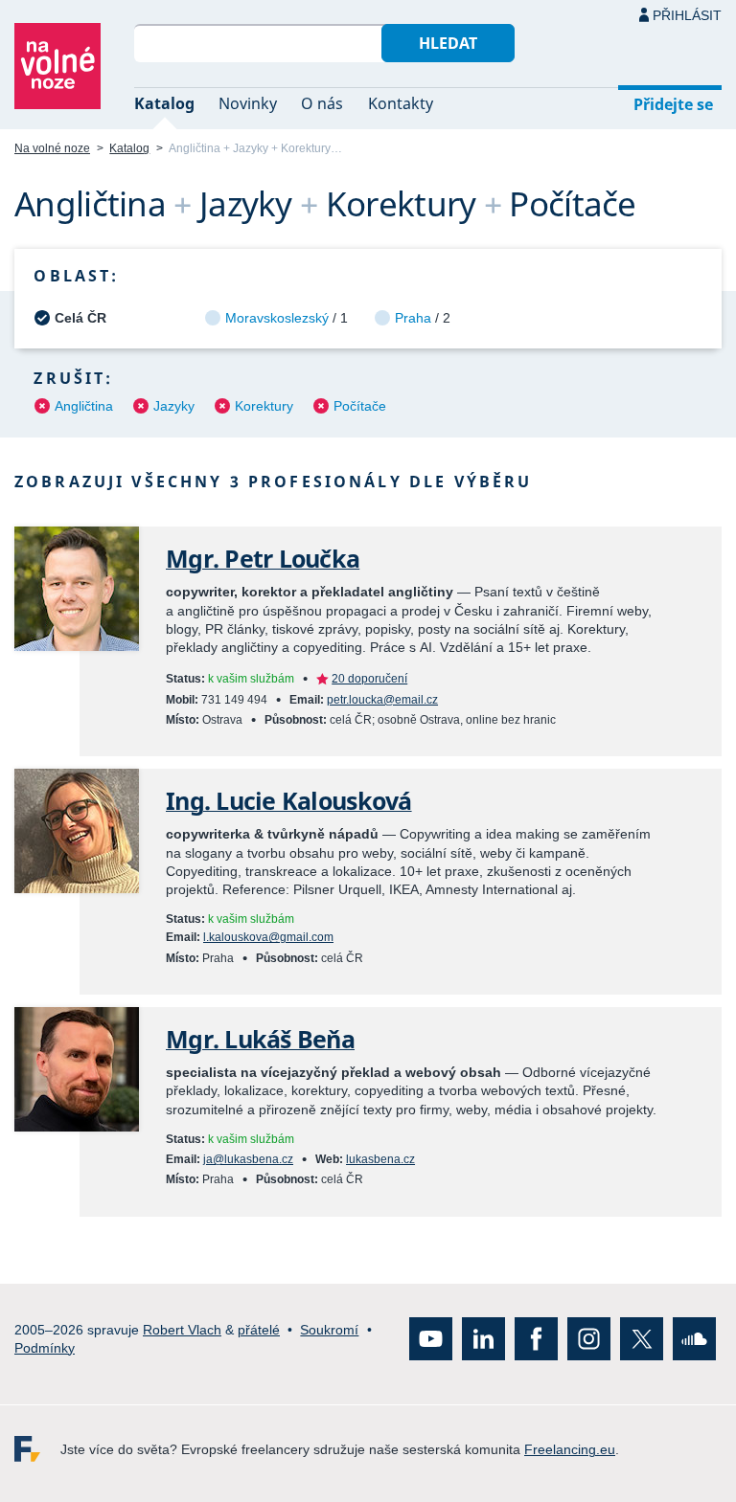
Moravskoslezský (277, 317)
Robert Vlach (182, 1328)
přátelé (259, 1328)
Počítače (360, 406)
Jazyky (174, 406)
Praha (413, 317)
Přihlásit (687, 15)
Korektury (264, 406)
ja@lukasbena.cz (248, 1159)
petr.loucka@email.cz (382, 699)
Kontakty (400, 103)
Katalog (164, 103)
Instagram (588, 1338)
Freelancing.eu (37, 1449)
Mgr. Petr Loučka (262, 558)
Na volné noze (52, 148)
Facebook (536, 1338)
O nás (322, 103)
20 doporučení (369, 678)
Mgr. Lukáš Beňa (260, 1039)
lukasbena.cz (380, 1159)
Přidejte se (673, 104)
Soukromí (329, 1328)
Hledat (448, 43)
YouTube (430, 1338)
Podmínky (44, 1347)
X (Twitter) (641, 1338)
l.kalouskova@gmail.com (268, 937)
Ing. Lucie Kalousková (289, 801)
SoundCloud (694, 1338)
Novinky (247, 103)
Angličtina (84, 406)
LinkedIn (483, 1338)
